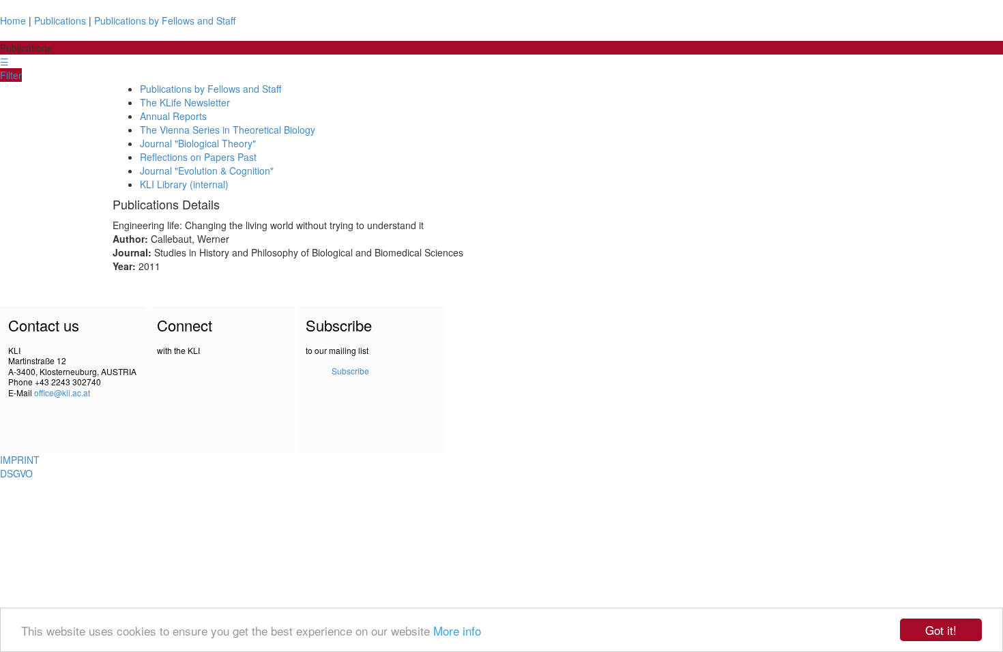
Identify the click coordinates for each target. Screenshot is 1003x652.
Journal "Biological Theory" (198, 143)
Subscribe (350, 370)
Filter (11, 75)
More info (457, 630)
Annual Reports (173, 116)
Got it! (941, 629)
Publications (60, 20)
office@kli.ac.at (62, 392)
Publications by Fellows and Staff (164, 20)
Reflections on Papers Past (198, 157)
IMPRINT (20, 459)
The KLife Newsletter (185, 102)
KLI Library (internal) (184, 184)
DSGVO (16, 473)
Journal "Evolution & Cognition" (207, 170)
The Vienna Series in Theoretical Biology (227, 129)
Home (13, 20)
